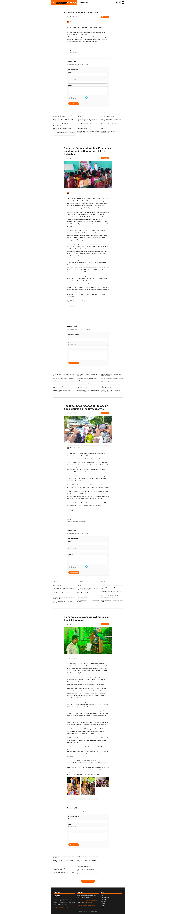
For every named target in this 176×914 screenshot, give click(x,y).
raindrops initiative (82, 799)
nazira (72, 510)
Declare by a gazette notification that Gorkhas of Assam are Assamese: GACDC (88, 132)
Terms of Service (104, 901)
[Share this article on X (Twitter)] (73, 17)
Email (72, 78)
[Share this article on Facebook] (71, 17)
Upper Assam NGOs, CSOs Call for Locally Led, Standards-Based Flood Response (62, 115)
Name (69, 72)
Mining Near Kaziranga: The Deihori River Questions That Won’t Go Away (63, 124)
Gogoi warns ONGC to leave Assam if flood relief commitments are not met (111, 132)
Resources (103, 903)
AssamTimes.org (57, 899)
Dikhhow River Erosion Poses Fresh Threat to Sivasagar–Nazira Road (61, 593)
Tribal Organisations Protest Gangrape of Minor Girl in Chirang (63, 379)
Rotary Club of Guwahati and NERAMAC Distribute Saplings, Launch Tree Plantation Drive (87, 120)
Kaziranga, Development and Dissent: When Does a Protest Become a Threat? (63, 120)
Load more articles (88, 881)
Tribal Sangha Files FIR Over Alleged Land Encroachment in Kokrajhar (61, 391)
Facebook (90, 902)
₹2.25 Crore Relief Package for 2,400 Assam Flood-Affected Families (63, 602)
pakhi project (90, 799)
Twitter (84, 902)
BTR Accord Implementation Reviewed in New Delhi (63, 383)
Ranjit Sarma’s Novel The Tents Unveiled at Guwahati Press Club (87, 115)
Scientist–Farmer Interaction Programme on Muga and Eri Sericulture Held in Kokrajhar (112, 115)
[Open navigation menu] (53, 2)
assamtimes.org (62, 904)
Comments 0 (106, 16)
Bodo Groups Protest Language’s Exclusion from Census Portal (64, 386)
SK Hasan (71, 447)
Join (102, 895)
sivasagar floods (73, 799)
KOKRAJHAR (71, 198)
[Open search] (120, 2)
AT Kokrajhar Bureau (73, 192)
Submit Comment (74, 103)
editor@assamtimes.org (63, 907)
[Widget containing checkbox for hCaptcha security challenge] (78, 98)
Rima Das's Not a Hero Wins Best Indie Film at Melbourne (62, 129)
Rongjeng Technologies (91, 900)
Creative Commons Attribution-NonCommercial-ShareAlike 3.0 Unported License (63, 900)
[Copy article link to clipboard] (76, 17)
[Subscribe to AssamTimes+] (123, 2)
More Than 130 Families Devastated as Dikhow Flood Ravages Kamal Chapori (63, 597)
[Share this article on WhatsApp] (68, 17)
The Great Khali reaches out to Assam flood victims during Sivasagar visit (111, 120)
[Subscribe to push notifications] (117, 2)
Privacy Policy (104, 899)
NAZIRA (69, 453)
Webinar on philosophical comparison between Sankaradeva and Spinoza (86, 127)
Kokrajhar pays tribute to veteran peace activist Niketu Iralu (111, 127)
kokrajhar (72, 306)
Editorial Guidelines (105, 897)
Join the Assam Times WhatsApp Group (86, 905)
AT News (71, 21)
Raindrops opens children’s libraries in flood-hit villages (112, 123)
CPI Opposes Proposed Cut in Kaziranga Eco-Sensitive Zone (63, 589)
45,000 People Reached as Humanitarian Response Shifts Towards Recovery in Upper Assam (64, 133)
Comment (70, 85)
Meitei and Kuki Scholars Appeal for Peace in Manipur (87, 123)
